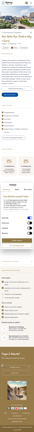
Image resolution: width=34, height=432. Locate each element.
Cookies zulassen (17, 240)
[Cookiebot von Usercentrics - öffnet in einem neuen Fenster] (9, 185)
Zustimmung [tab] (6, 189)
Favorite (31, 32)
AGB (5, 413)
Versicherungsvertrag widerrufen (17, 419)
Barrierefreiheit (17, 416)
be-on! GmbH (17, 430)
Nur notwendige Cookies (17, 245)
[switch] (29, 223)
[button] (30, 2)
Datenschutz (26, 413)
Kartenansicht (11, 95)
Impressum (14, 413)
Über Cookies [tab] (28, 189)
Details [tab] (17, 189)
